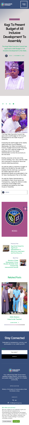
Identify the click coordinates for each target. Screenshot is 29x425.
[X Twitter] (6, 103)
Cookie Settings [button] (7, 421)
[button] (14, 322)
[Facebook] (3, 103)
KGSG (7, 192)
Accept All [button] (16, 421)
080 (16, 400)
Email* (4, 349)
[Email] (13, 103)
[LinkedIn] (9, 103)
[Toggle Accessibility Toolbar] (25, 209)
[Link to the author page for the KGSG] (6, 55)
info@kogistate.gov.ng (16, 403)
